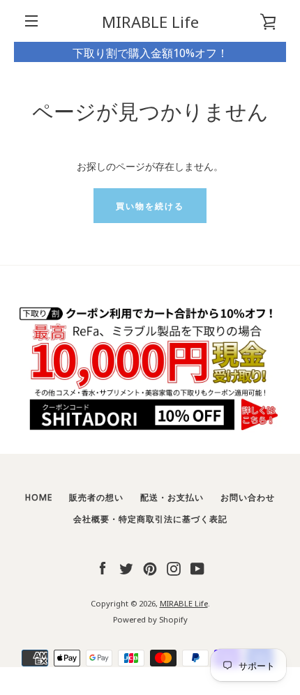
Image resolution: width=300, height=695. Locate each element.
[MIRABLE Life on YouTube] (197, 567)
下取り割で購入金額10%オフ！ (150, 52)
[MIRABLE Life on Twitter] (126, 567)
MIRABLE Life (150, 21)
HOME (38, 496)
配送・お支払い (172, 496)
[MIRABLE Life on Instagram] (174, 567)
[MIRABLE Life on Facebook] (103, 567)
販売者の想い (96, 496)
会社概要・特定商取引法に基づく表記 (150, 518)
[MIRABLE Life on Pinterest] (150, 567)
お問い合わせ (247, 496)
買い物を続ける (150, 205)
